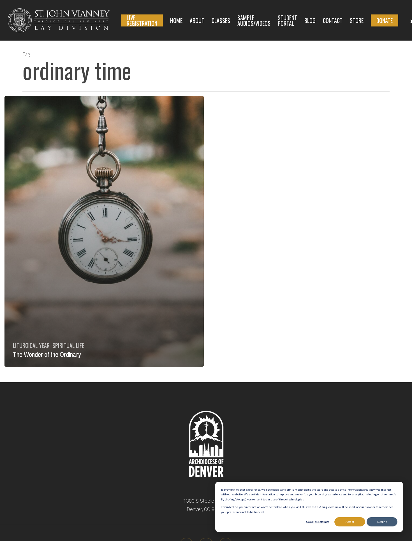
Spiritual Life (68, 345)
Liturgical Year (31, 345)
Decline (382, 521)
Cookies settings (317, 521)
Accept (350, 521)
